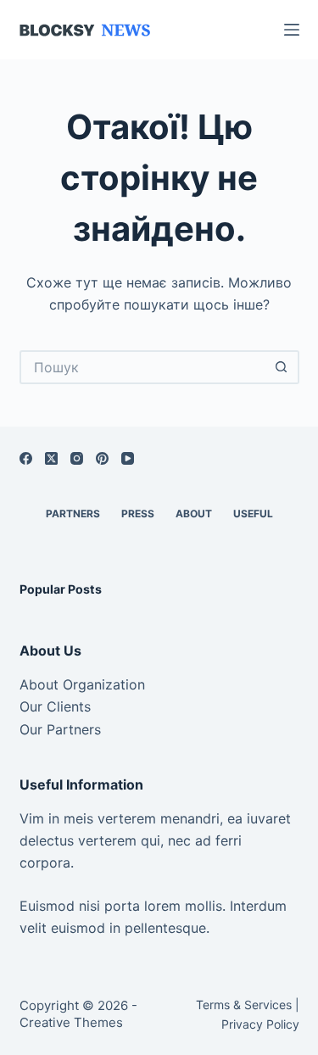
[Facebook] (26, 458)
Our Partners (60, 729)
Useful (253, 513)
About (194, 513)
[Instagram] (76, 458)
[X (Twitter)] (51, 458)
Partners (73, 513)
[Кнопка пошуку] (282, 367)
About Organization (82, 684)
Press (137, 513)
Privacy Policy (260, 1024)
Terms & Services (244, 1004)
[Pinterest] (102, 458)
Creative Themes (71, 1022)
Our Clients (55, 706)
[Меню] (291, 29)
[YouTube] (127, 458)
